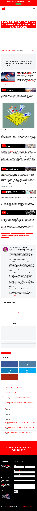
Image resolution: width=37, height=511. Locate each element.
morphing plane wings (20, 82)
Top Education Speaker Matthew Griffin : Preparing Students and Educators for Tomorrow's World (20, 418)
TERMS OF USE (22, 507)
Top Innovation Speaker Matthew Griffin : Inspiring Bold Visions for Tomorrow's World (19, 427)
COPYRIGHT (25, 506)
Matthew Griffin (4, 50)
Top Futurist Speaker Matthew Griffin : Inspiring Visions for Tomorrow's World (18, 392)
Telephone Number (17, 474)
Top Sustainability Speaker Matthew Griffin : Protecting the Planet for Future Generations (20, 422)
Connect (30, 72)
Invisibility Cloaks (15, 235)
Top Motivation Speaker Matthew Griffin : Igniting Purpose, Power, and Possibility (18, 432)
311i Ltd (8, 506)
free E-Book (19, 73)
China (22, 151)
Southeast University (13, 151)
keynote (25, 73)
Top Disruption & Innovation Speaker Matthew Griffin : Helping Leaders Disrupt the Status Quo (20, 408)
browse (29, 73)
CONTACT (21, 506)
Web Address (16, 478)
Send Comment (5, 353)
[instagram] (4, 471)
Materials (21, 235)
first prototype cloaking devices (30, 80)
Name (15, 465)
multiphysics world (29, 183)
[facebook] (2, 471)
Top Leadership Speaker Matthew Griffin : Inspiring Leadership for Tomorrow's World (19, 402)
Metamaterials (27, 235)
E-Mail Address (17, 470)
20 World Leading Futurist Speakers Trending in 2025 (14, 387)
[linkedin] (6, 471)
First (14, 468)
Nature (5, 229)
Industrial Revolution (11, 50)
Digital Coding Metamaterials (6, 235)
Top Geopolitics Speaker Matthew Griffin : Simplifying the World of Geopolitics (18, 397)
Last (25, 468)
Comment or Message (18, 482)
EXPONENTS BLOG (31, 506)
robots (12, 163)
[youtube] (4, 472)
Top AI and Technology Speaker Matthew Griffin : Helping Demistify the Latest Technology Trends (20, 413)
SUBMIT (15, 491)
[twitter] (2, 472)
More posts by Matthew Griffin (15, 295)
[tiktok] (8, 471)
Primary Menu (34, 8)
